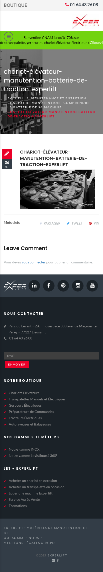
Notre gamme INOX (24, 449)
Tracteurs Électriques (25, 418)
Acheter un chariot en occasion (33, 480)
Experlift (57, 555)
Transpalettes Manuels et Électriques (37, 399)
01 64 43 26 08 (83, 4)
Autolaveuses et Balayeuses (30, 424)
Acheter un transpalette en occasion (36, 487)
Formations (18, 506)
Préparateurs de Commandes (31, 411)
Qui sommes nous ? (23, 538)
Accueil (16, 98)
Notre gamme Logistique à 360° (33, 455)
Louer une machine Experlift (30, 493)
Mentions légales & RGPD (29, 543)
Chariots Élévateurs (24, 393)
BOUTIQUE (15, 5)
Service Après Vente (24, 499)
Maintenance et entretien (58, 98)
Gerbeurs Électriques (25, 405)
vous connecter (34, 262)
